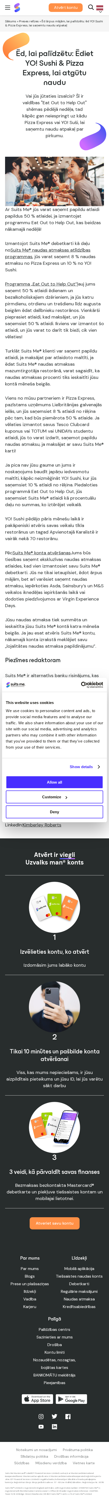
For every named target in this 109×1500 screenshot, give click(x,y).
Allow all (54, 782)
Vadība (29, 1299)
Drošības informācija (71, 1456)
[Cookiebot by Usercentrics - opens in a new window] (81, 685)
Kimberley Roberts (42, 825)
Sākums (10, 21)
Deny (54, 812)
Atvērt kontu (66, 7)
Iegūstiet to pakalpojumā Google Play (71, 1399)
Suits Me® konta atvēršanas (41, 553)
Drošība (54, 1344)
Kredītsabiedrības (79, 1306)
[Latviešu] (99, 7)
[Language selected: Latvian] (99, 7)
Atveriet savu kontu (55, 1223)
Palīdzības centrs (54, 1329)
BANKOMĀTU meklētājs (54, 1375)
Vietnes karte (84, 1463)
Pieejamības (54, 1382)
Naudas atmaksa (79, 1299)
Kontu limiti (55, 1352)
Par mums (30, 1268)
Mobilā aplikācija (79, 1268)
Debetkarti (79, 1283)
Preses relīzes (29, 21)
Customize (51, 797)
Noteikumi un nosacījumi (36, 1450)
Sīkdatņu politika (34, 1456)
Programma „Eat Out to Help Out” (41, 284)
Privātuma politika (78, 1450)
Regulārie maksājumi (79, 1291)
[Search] (91, 8)
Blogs (30, 1276)
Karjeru (29, 1306)
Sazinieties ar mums (55, 1337)
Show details (81, 767)
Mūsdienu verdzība (51, 1463)
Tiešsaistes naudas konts (79, 1276)
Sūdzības (21, 1463)
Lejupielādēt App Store (37, 1399)
